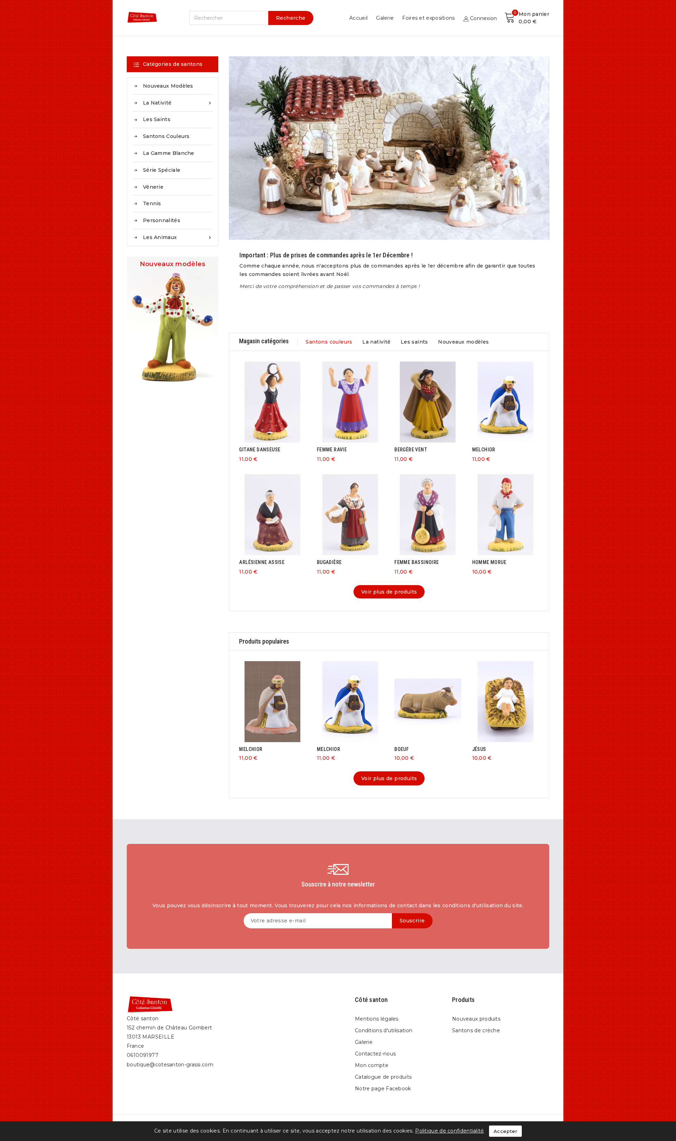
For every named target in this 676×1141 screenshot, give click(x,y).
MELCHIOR (483, 449)
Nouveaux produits (476, 1019)
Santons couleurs (166, 136)
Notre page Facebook (383, 1088)
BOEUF (401, 749)
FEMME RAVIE (332, 449)
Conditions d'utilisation (383, 1030)
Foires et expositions (428, 18)
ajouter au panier (265, 401)
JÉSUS (479, 749)
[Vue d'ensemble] (280, 401)
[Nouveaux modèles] (172, 323)
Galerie (385, 18)
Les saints (156, 119)
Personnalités (161, 220)
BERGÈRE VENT (410, 449)
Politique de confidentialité (449, 1131)
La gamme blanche (168, 153)
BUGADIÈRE (329, 562)
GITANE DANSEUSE (259, 449)
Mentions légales (377, 1019)
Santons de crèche (476, 1030)
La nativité (178, 103)
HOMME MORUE (489, 562)
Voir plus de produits (389, 592)
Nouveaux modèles (168, 86)
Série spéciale (161, 170)
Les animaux (178, 237)
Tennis (152, 203)
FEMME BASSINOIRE (416, 562)
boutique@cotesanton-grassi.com (170, 1064)
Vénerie (153, 187)
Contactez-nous (375, 1054)
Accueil (358, 18)
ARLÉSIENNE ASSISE (261, 562)
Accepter (505, 1131)
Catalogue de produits (383, 1077)
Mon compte (371, 1065)
